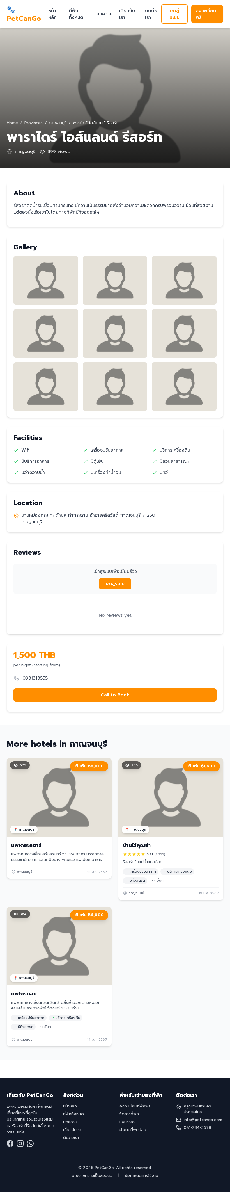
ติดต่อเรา (151, 14)
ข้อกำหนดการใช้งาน (141, 1176)
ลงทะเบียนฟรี (206, 14)
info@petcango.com (203, 1120)
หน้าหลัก (52, 14)
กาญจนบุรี (57, 123)
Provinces (33, 123)
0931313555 (35, 678)
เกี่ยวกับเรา (127, 14)
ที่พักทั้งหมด (76, 14)
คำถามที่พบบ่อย (132, 1130)
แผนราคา (127, 1122)
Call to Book (115, 695)
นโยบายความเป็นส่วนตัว (93, 1176)
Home (12, 123)
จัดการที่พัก (129, 1114)
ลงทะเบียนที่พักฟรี (134, 1106)
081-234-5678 (197, 1128)
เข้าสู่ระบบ (175, 14)
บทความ (104, 14)
